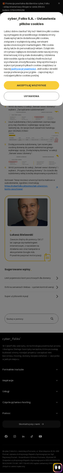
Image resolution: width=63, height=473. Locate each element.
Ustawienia (31, 96)
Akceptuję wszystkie (31, 85)
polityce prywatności (23, 68)
